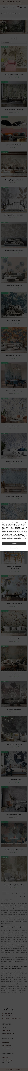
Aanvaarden (14, 543)
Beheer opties (14, 548)
